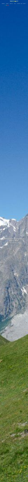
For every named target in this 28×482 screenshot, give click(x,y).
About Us (11, 3)
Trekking (3, 3)
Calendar (18, 3)
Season (7, 3)
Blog (21, 3)
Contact (24, 3)
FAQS (15, 3)
